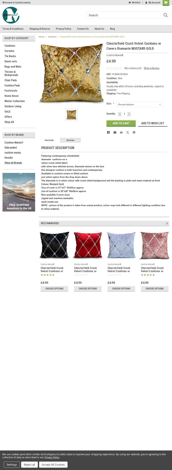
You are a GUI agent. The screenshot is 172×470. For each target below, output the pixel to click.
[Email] (115, 132)
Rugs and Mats (13, 66)
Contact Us (83, 28)
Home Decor (12, 96)
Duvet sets (11, 61)
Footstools (11, 90)
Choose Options (54, 288)
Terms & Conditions (13, 28)
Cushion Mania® (14, 142)
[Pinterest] (134, 132)
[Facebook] (108, 132)
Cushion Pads (12, 85)
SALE (7, 111)
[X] (127, 132)
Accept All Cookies (53, 464)
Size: (110, 103)
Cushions (10, 45)
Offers (8, 116)
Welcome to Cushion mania (16, 2)
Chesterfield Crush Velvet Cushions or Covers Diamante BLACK (52, 269)
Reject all (29, 464)
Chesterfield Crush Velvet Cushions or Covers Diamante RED (87, 269)
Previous (164, 223)
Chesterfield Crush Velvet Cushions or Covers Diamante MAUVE (152, 269)
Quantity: (111, 113)
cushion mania (13, 152)
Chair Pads (11, 80)
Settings (12, 464)
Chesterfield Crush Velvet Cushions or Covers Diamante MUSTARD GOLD (92, 37)
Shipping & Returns (39, 28)
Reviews (70, 140)
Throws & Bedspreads (11, 73)
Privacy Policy (63, 28)
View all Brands (13, 162)
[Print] (121, 132)
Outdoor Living (13, 106)
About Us (99, 28)
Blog (112, 28)
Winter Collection (15, 101)
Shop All (9, 122)
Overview (49, 140)
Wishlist (136, 2)
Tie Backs (10, 56)
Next (167, 223)
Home (41, 37)
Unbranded (11, 147)
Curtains (9, 51)
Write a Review (151, 68)
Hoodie (9, 157)
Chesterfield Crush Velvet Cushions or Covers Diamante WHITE (119, 269)
